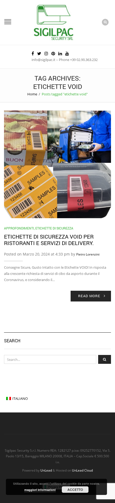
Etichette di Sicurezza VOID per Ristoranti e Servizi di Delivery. (49, 239)
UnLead (46, 470)
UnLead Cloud (82, 470)
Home (32, 94)
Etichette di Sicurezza (54, 228)
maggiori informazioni (40, 490)
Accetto (75, 489)
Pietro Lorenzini (87, 254)
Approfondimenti (19, 228)
